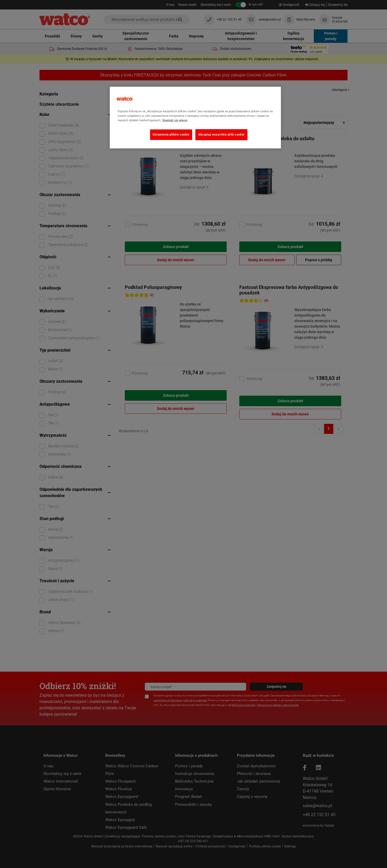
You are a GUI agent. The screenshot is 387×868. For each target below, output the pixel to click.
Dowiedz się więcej (174, 120)
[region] (195, 117)
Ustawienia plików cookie (171, 134)
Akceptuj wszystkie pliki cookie (221, 134)
